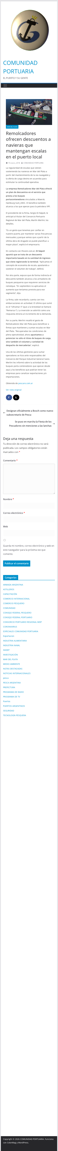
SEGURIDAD (8, 710)
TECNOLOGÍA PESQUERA (14, 715)
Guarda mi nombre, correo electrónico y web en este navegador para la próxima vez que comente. (28, 549)
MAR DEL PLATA (12, 127)
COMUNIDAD (9, 608)
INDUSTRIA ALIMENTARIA (15, 640)
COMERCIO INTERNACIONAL (16, 598)
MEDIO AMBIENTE (11, 664)
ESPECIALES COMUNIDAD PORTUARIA (20, 631)
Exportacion (8, 636)
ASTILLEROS (8, 589)
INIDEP (6, 650)
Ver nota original (14, 389)
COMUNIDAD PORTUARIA (33, 163)
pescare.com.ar (25, 383)
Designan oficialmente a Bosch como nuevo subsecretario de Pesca (29, 412)
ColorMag (11, 1142)
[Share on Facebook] (9, 397)
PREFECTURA (9, 687)
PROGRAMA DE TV (11, 696)
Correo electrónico (14, 513)
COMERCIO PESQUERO (13, 603)
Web (5, 526)
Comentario (10, 460)
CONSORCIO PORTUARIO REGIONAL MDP (22, 622)
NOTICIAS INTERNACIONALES (17, 673)
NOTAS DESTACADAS (12, 668)
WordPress (23, 1142)
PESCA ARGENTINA (12, 682)
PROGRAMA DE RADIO (13, 692)
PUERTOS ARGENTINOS (14, 706)
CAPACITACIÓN (10, 594)
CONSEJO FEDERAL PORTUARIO (17, 617)
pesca (6, 678)
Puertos (6, 701)
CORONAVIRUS (10, 626)
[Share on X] (16, 397)
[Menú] (5, 85)
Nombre (8, 499)
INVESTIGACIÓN (10, 654)
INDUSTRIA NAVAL (11, 645)
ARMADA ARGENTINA (13, 584)
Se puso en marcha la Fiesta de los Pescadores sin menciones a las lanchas (30, 423)
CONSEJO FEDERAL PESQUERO (17, 612)
